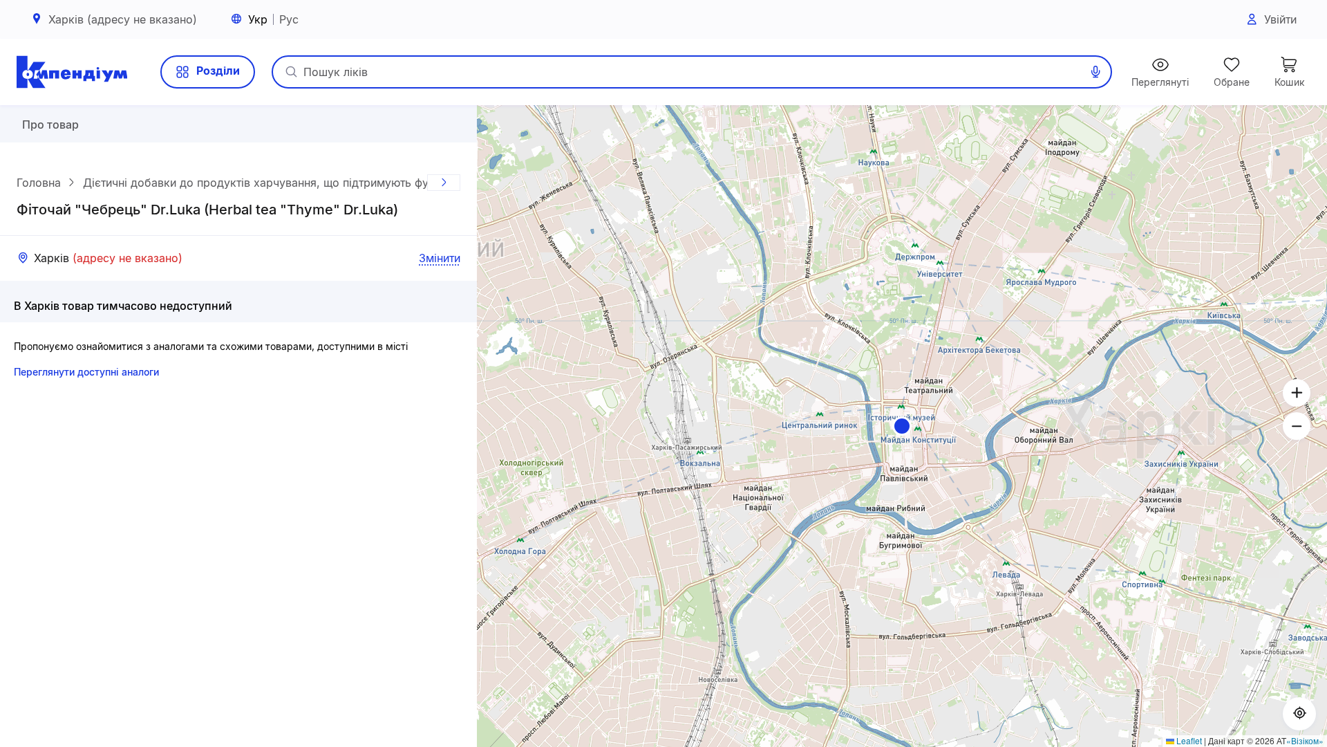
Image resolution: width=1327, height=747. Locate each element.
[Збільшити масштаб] (1296, 393)
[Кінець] (443, 182)
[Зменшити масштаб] (1296, 426)
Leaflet (1188, 740)
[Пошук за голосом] (1095, 72)
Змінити (439, 258)
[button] (902, 426)
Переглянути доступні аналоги (86, 372)
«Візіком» (1305, 740)
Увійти (1280, 19)
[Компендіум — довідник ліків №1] (72, 72)
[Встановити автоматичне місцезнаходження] (1299, 713)
